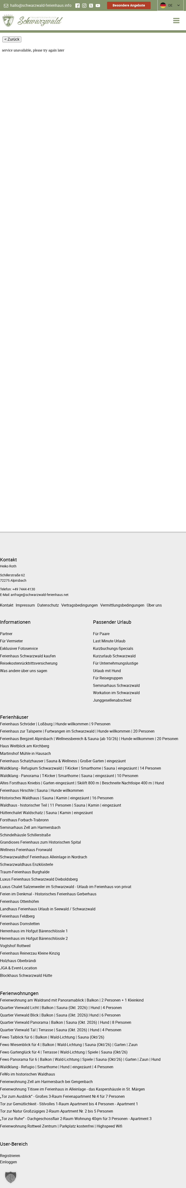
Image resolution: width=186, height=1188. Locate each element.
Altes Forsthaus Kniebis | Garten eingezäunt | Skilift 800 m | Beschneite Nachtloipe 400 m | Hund (82, 783)
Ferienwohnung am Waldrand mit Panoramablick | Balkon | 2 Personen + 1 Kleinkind (72, 1000)
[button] (37, 5)
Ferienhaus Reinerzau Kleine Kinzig (30, 953)
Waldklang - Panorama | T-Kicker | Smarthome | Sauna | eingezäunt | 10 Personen (69, 775)
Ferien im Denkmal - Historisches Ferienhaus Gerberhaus (48, 894)
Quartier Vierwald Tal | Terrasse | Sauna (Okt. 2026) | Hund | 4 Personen (60, 1029)
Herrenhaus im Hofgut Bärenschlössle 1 (34, 931)
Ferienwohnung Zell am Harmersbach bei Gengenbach (46, 1081)
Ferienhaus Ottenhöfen (19, 901)
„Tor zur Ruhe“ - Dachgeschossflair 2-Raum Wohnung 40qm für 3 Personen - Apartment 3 (76, 1118)
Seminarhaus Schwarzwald (116, 685)
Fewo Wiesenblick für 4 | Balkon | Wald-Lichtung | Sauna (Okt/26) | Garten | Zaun (69, 1044)
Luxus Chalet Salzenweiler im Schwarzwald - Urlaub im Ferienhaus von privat (65, 886)
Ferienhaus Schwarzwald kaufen (28, 656)
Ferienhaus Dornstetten (20, 923)
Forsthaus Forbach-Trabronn (24, 820)
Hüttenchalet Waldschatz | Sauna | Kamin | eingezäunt (46, 812)
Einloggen (8, 1162)
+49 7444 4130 (23, 589)
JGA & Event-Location (18, 968)
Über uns (154, 605)
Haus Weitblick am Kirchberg (24, 746)
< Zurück (11, 39)
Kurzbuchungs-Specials (113, 648)
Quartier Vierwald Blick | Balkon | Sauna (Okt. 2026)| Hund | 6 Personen (60, 1015)
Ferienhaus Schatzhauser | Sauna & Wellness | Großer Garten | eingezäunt (63, 761)
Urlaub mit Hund (107, 670)
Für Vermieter (11, 641)
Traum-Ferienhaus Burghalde (24, 872)
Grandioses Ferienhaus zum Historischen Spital (40, 842)
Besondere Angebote (129, 5)
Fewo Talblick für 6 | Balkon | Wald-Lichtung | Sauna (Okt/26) (52, 1037)
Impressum (25, 605)
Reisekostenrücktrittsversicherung (28, 663)
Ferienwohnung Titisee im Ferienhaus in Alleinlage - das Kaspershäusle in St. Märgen (72, 1089)
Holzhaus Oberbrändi (18, 960)
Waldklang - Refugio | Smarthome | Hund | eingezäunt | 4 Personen (56, 1066)
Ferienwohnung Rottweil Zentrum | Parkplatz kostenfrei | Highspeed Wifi (61, 1126)
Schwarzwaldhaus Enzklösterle (26, 864)
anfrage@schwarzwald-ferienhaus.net (40, 594)
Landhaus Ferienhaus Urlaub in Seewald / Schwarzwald (47, 909)
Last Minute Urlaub (109, 641)
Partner (6, 633)
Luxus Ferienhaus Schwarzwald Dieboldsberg (39, 879)
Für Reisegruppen (108, 678)
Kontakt (6, 605)
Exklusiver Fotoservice (19, 648)
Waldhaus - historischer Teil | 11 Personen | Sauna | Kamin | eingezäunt (60, 805)
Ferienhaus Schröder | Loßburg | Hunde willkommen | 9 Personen (55, 724)
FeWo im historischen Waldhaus (27, 1074)
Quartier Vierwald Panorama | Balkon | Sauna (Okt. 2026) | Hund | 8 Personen (65, 1022)
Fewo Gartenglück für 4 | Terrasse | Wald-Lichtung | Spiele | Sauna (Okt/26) (64, 1052)
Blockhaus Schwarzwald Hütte (26, 975)
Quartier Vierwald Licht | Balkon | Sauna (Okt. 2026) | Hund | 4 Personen (61, 1007)
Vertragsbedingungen (79, 605)
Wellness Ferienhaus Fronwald (26, 849)
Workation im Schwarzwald (116, 692)
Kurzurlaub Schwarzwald (114, 656)
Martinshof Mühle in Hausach (25, 753)
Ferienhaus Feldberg (17, 916)
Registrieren (10, 1155)
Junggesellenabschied (112, 700)
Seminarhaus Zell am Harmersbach (30, 827)
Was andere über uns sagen (23, 670)
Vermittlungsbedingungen (122, 605)
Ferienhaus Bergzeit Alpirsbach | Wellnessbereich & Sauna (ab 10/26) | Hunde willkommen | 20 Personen (89, 738)
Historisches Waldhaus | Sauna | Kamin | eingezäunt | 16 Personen (56, 798)
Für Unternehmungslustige (115, 663)
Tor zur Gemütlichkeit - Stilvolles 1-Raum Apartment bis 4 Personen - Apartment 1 (69, 1103)
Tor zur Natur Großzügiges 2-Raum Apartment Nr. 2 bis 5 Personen (56, 1111)
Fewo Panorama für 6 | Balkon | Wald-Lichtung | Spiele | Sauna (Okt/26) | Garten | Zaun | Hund (80, 1059)
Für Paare (101, 633)
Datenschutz (48, 605)
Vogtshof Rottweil (15, 945)
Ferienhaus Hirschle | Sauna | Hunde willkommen (42, 790)
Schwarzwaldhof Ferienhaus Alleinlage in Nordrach (43, 857)
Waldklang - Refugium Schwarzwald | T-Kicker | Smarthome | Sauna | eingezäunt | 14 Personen (80, 768)
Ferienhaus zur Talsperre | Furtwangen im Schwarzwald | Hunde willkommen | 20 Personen (77, 731)
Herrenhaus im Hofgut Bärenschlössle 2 (34, 938)
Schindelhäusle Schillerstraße (25, 835)
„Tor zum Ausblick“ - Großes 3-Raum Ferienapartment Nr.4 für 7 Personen (62, 1096)
